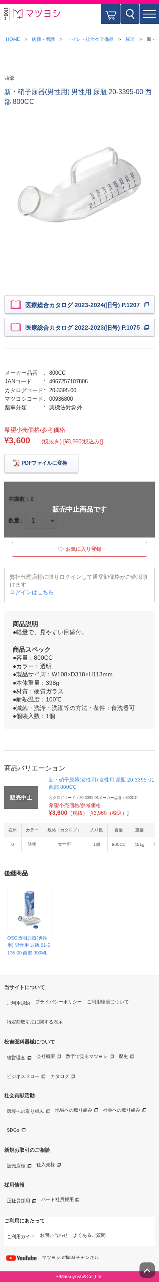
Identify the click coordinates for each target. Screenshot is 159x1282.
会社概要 (45, 1056)
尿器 (130, 39)
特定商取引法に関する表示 (35, 1021)
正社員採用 (18, 1200)
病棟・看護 (43, 39)
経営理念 (16, 1057)
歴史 (123, 1056)
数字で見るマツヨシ (87, 1056)
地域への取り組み (73, 1109)
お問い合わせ (54, 1235)
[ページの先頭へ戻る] (147, 1270)
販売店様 (16, 1165)
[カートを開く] (110, 14)
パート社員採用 (57, 1199)
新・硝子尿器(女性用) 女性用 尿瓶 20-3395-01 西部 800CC (101, 783)
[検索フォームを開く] (129, 14)
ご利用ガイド (21, 1236)
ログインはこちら (32, 592)
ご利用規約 (18, 1003)
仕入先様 (45, 1164)
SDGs (13, 1130)
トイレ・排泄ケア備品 (90, 39)
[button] (149, 14)
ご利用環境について (108, 1001)
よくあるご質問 (89, 1235)
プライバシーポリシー (58, 1001)
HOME (13, 39)
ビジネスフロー (23, 1076)
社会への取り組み (121, 1109)
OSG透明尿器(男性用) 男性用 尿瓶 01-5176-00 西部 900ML (28, 945)
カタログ (59, 1076)
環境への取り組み (25, 1111)
